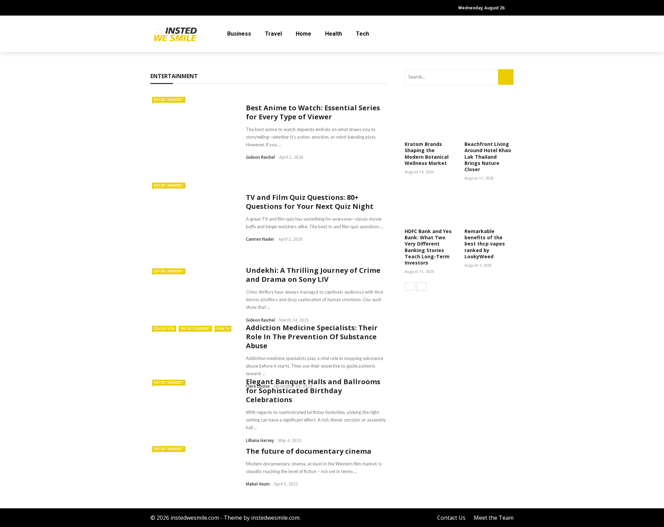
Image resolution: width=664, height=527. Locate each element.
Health (333, 33)
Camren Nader (260, 239)
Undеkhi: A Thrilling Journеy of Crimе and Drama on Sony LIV (313, 275)
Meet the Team (494, 517)
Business (239, 33)
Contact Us (451, 517)
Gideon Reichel (260, 157)
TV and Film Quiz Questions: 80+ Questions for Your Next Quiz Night (310, 202)
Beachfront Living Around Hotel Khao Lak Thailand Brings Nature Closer (487, 157)
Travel (273, 33)
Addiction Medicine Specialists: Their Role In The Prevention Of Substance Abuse (312, 336)
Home (303, 33)
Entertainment (169, 99)
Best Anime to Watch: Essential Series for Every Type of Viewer (313, 112)
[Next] (421, 287)
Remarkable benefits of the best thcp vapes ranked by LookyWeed (484, 244)
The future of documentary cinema (308, 451)
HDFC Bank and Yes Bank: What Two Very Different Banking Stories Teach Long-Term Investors (428, 247)
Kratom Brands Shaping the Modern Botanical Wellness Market (427, 153)
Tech (362, 33)
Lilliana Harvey (260, 440)
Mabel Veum (258, 484)
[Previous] (410, 287)
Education (164, 328)
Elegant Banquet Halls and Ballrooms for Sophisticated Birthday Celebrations (313, 390)
